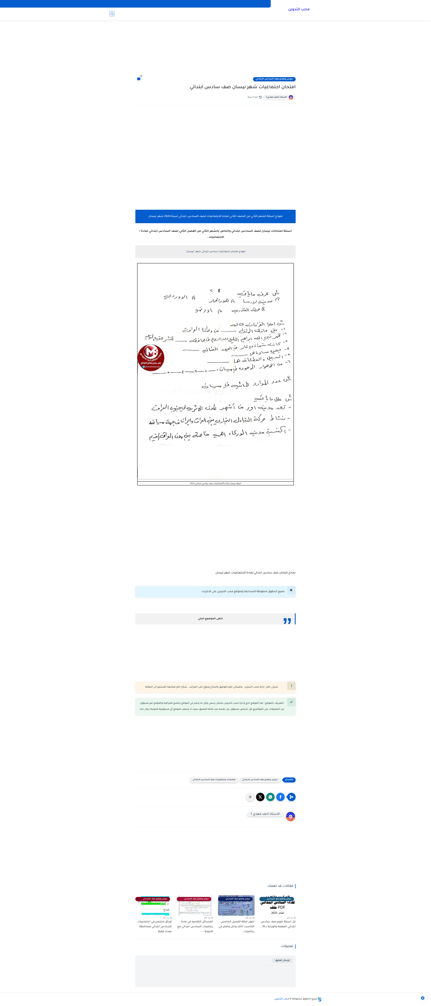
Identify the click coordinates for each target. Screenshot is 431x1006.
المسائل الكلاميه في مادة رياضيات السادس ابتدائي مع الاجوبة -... (195, 926)
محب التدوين (299, 10)
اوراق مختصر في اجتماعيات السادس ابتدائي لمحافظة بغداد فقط (155, 926)
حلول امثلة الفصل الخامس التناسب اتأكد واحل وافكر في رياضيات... (236, 926)
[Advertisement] (215, 50)
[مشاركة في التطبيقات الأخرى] (250, 797)
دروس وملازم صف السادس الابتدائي (274, 79)
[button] (280, 797)
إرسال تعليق (282, 960)
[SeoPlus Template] (320, 999)
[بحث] (111, 13)
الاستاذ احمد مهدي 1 (276, 97)
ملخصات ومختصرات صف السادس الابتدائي (214, 780)
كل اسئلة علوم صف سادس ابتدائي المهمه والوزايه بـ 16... (278, 924)
